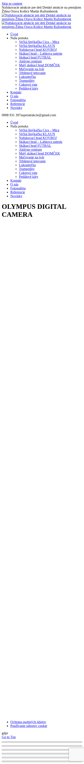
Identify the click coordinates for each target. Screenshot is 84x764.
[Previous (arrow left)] (42, 757)
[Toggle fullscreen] (42, 749)
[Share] (42, 746)
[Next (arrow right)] (42, 761)
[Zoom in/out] (42, 753)
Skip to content (12, 3)
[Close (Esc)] (42, 742)
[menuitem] (14, 34)
